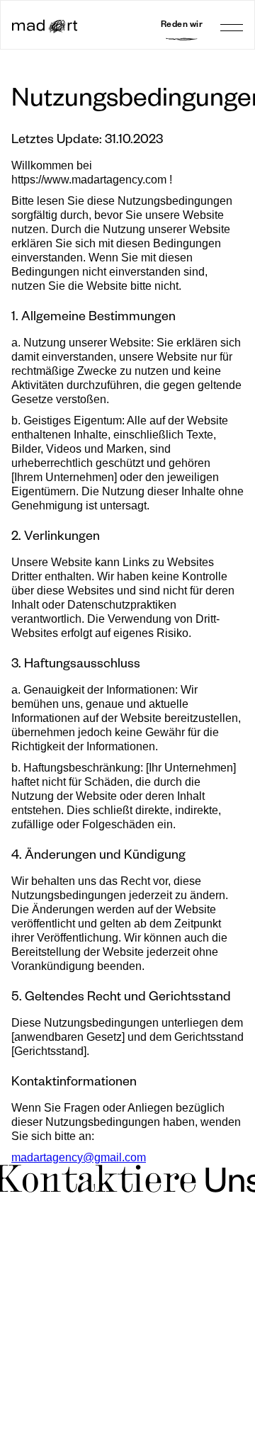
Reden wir (182, 25)
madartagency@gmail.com (78, 1157)
